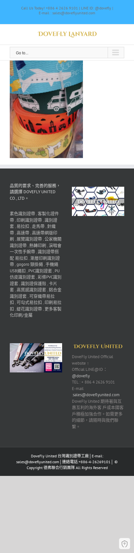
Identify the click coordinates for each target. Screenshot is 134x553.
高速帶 (23, 233)
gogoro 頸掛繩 (30, 264)
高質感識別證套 (31, 289)
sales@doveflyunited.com (96, 395)
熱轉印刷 (37, 245)
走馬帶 (38, 226)
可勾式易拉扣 (29, 302)
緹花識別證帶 (29, 309)
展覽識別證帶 (29, 239)
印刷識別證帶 (29, 220)
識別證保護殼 (33, 283)
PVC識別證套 (40, 271)
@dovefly (81, 376)
